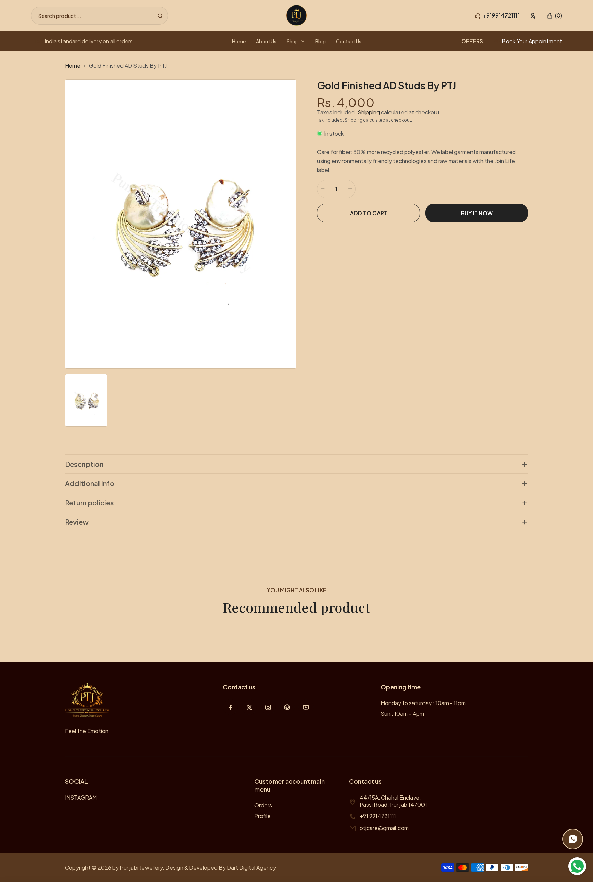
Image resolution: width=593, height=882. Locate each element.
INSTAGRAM (81, 797)
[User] (533, 15)
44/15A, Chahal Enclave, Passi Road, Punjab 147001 (393, 801)
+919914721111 (501, 15)
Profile (262, 816)
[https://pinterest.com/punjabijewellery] (287, 707)
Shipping (369, 112)
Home (72, 65)
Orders (263, 805)
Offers (472, 41)
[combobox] (99, 16)
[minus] (322, 189)
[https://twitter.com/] (249, 707)
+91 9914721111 (378, 816)
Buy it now (477, 213)
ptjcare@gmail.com (384, 828)
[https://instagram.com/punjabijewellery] (268, 707)
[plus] (350, 189)
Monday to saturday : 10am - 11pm (423, 703)
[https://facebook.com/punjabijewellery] (230, 707)
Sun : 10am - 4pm (402, 713)
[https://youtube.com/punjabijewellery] (306, 707)
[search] (160, 15)
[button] (554, 15)
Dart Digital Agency (251, 867)
